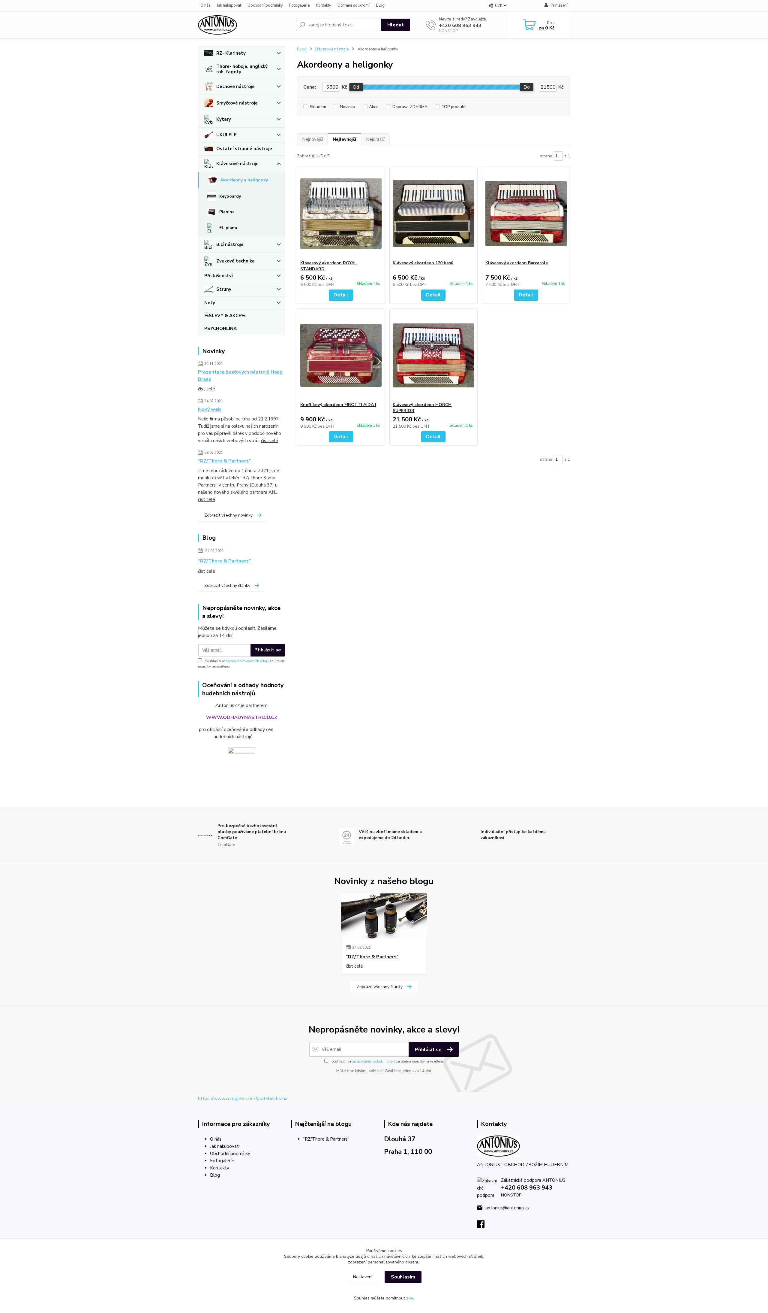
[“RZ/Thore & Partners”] (384, 916)
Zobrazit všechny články (227, 585)
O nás (205, 5)
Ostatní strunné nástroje (244, 149)
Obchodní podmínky (265, 5)
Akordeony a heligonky (244, 180)
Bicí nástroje (230, 244)
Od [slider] (356, 87)
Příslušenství (218, 276)
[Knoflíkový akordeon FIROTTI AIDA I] (341, 355)
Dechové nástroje (235, 86)
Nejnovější (312, 139)
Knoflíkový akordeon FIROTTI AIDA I (338, 405)
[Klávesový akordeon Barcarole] (526, 213)
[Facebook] (483, 1226)
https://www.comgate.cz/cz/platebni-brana (242, 1098)
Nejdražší (375, 139)
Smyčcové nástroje (237, 103)
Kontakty (323, 5)
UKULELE (226, 135)
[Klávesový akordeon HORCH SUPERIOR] (433, 355)
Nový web (209, 409)
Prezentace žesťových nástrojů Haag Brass (240, 376)
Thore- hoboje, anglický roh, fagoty (242, 69)
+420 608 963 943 (460, 25)
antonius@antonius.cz (507, 1208)
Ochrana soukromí (354, 5)
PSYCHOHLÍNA (220, 329)
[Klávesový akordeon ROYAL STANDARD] (341, 213)
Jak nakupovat (229, 5)
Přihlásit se (267, 650)
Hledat (395, 25)
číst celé (206, 389)
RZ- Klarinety (231, 53)
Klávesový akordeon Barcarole (516, 263)
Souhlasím (403, 1277)
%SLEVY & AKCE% (225, 316)
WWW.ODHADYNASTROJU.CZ (241, 717)
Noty (209, 303)
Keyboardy (230, 196)
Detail (341, 295)
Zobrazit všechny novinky (228, 515)
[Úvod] (244, 25)
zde (409, 1298)
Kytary (223, 119)
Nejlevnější (344, 139)
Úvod (302, 49)
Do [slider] (527, 87)
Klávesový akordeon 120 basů (423, 263)
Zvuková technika (235, 261)
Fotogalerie (299, 5)
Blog (380, 5)
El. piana (228, 228)
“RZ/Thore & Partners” (224, 461)
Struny (223, 289)
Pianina (227, 212)
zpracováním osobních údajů (247, 661)
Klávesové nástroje (237, 164)
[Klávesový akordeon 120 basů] (433, 213)
